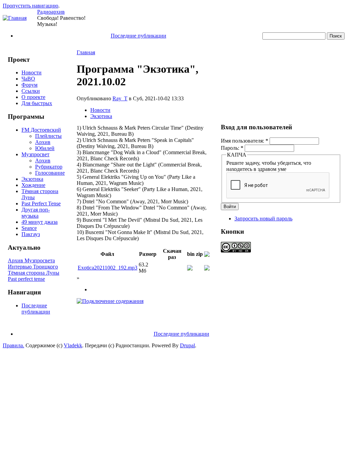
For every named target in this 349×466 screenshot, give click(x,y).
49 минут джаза (39, 222)
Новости (31, 72)
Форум (29, 85)
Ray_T (119, 98)
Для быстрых (36, 103)
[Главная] (15, 18)
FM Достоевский (41, 130)
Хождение (33, 185)
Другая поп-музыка (35, 213)
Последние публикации (138, 36)
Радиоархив (51, 12)
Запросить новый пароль (263, 218)
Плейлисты (48, 136)
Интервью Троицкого (33, 267)
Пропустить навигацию (30, 6)
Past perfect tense (26, 279)
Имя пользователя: (244, 141)
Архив (42, 142)
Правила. (13, 345)
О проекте (33, 97)
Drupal (187, 345)
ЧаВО (28, 79)
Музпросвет (35, 154)
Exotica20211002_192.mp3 (107, 268)
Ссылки (30, 91)
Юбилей (45, 148)
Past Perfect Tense (41, 203)
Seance (29, 228)
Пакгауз (30, 234)
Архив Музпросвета (31, 260)
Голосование (50, 173)
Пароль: (232, 148)
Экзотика (32, 179)
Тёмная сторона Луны (33, 273)
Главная (86, 52)
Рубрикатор (48, 167)
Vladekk (73, 345)
